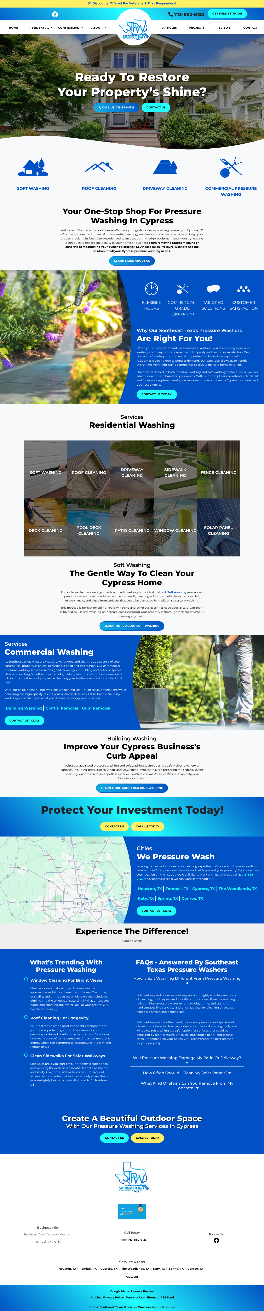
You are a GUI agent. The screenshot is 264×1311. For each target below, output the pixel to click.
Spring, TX (168, 898)
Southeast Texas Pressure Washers (125, 1307)
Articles (95, 1297)
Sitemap (152, 1297)
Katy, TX (146, 898)
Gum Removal (96, 708)
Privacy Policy (113, 1297)
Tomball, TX (177, 888)
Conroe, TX (192, 898)
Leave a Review (142, 1291)
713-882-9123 (188, 14)
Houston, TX (150, 888)
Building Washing (24, 708)
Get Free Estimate (227, 13)
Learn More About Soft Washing (131, 626)
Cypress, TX (203, 888)
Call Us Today (147, 826)
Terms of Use (135, 1297)
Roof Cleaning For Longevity (59, 1018)
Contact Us (155, 107)
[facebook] (216, 1240)
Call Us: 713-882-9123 (118, 107)
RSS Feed (167, 1297)
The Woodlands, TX (238, 888)
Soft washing (176, 592)
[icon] (55, 15)
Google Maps (119, 1291)
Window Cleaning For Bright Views (66, 980)
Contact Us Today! (156, 394)
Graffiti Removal (62, 708)
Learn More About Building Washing (132, 788)
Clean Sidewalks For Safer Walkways (67, 1056)
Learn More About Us (132, 260)
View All (132, 1277)
